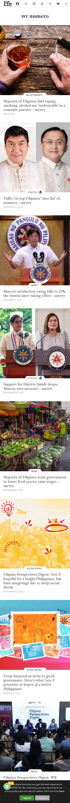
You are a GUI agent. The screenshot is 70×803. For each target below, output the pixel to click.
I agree (27, 798)
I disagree (42, 797)
